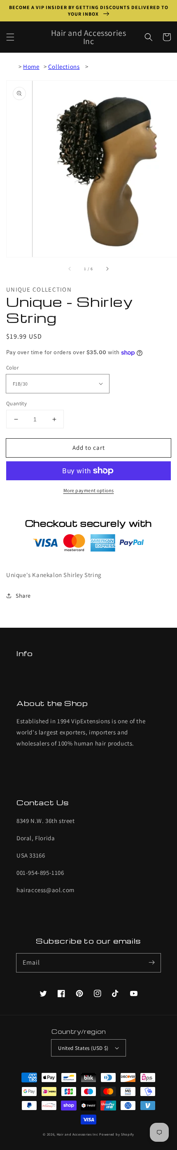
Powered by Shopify (116, 1134)
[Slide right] (107, 268)
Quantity (16, 403)
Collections (64, 66)
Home (31, 66)
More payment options (88, 490)
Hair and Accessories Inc (77, 1134)
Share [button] (23, 595)
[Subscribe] (151, 963)
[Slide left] (70, 268)
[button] (10, 37)
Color (12, 367)
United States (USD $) (83, 1048)
